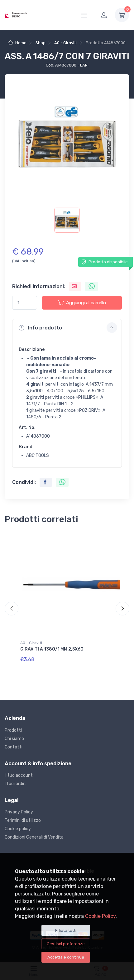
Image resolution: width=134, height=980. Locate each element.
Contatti (13, 747)
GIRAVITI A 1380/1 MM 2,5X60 (52, 649)
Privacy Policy (19, 812)
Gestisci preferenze (66, 943)
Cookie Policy (100, 916)
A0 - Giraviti (65, 42)
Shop (40, 42)
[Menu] (84, 15)
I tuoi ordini (15, 783)
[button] (67, 327)
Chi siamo (14, 738)
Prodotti (13, 730)
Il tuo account (19, 775)
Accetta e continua (65, 957)
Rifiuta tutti (65, 930)
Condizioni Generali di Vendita (34, 837)
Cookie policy (18, 828)
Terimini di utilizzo (23, 820)
